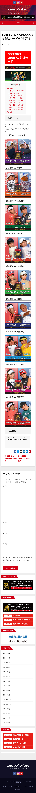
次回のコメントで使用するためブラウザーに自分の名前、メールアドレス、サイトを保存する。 (17, 560)
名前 (5, 522)
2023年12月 (7, 699)
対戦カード (9, 88)
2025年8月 (6, 667)
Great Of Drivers (18, 9)
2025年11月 (7, 662)
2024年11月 (7, 681)
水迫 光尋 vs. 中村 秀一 (16, 93)
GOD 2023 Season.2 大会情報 (24, 458)
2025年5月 (6, 672)
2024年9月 (6, 686)
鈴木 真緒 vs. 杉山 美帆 (16, 100)
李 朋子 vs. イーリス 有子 (16, 91)
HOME (5, 786)
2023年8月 (6, 709)
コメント (6, 486)
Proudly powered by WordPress (13, 781)
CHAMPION (17, 786)
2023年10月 (7, 704)
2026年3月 (6, 658)
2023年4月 (6, 718)
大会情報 (9, 112)
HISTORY (24, 786)
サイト (5, 544)
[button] (33, 23)
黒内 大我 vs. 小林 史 (15, 98)
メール (6, 533)
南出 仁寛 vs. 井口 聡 (15, 102)
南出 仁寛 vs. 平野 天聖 (16, 109)
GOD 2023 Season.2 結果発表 (11, 458)
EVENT (10, 786)
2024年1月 (6, 695)
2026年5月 (6, 653)
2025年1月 (6, 676)
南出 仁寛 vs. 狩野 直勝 (16, 95)
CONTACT (18, 789)
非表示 (17, 84)
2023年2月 (6, 722)
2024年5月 (6, 690)
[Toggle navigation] (18, 23)
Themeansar (18, 782)
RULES (31, 786)
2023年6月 (6, 713)
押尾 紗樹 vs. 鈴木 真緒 (16, 107)
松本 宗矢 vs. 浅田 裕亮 (16, 105)
